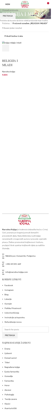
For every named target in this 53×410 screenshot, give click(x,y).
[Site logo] (25, 4)
